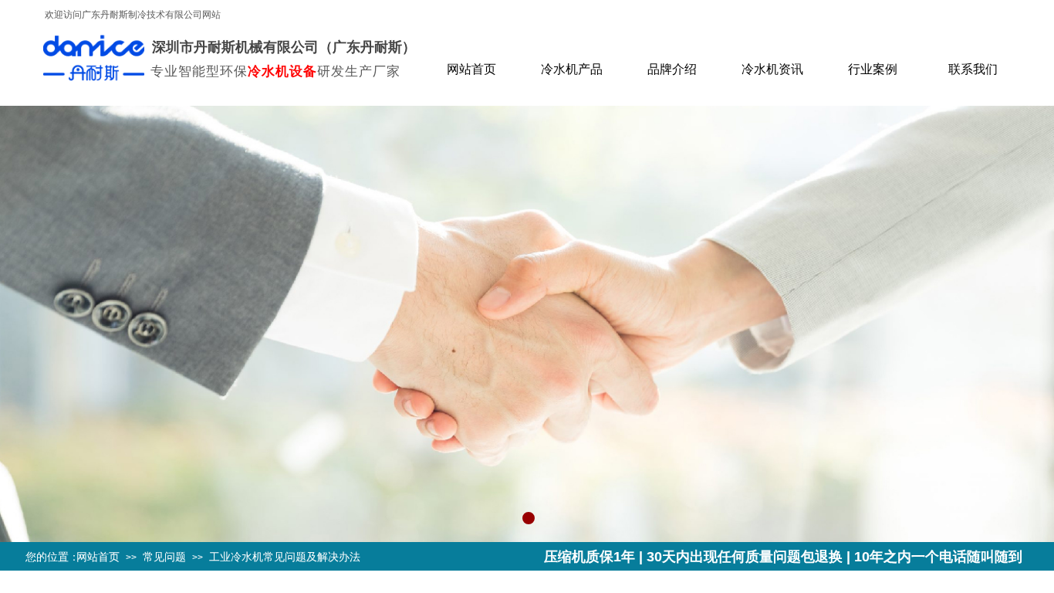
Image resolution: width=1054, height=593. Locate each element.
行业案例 (872, 69)
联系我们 (973, 69)
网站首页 (471, 69)
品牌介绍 (672, 69)
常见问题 (164, 557)
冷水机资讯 (772, 69)
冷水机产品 (572, 69)
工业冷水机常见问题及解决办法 (284, 557)
